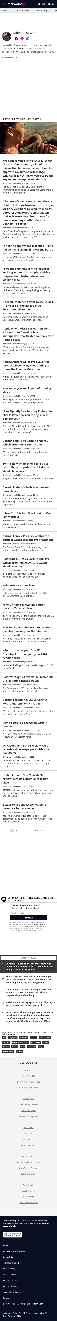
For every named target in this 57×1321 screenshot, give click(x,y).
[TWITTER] (16, 39)
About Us (7, 1245)
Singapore (13, 1038)
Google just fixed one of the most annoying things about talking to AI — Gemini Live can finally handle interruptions (29, 966)
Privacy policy (9, 1268)
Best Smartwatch (28, 1145)
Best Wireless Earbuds (28, 1168)
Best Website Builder (28, 1087)
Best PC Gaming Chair (28, 1116)
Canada (33, 1038)
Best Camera (28, 1185)
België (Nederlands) (20, 1042)
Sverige (6, 1042)
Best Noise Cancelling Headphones (28, 1162)
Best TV (28, 1133)
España (6, 1047)
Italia (23, 1047)
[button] (53, 4)
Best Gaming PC (28, 1110)
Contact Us (8, 1257)
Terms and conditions (13, 1263)
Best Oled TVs (28, 1139)
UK (4, 1038)
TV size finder (23, 10)
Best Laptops (28, 1099)
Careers (6, 1298)
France (45, 1042)
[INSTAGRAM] (22, 39)
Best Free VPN (28, 1076)
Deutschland (8, 1051)
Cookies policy (9, 1274)
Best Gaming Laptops (28, 1104)
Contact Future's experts (14, 1251)
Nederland (35, 1042)
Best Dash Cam (28, 1191)
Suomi (14, 1047)
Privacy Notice (38, 924)
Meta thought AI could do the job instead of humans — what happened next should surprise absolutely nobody (29, 992)
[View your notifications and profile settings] (39, 4)
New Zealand (45, 1038)
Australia (23, 1038)
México (19, 1051)
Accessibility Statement (13, 1292)
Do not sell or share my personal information (23, 1304)
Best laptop (42, 10)
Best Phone (29, 1127)
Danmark (31, 1047)
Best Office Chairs (28, 1174)
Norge (41, 1047)
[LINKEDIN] (28, 39)
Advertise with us (11, 1280)
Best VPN (28, 1070)
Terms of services (35, 922)
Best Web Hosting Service (28, 1082)
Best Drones (28, 1196)
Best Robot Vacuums (28, 1202)
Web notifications (11, 1286)
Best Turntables (28, 1156)
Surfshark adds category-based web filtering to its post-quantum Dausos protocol (30, 1004)
